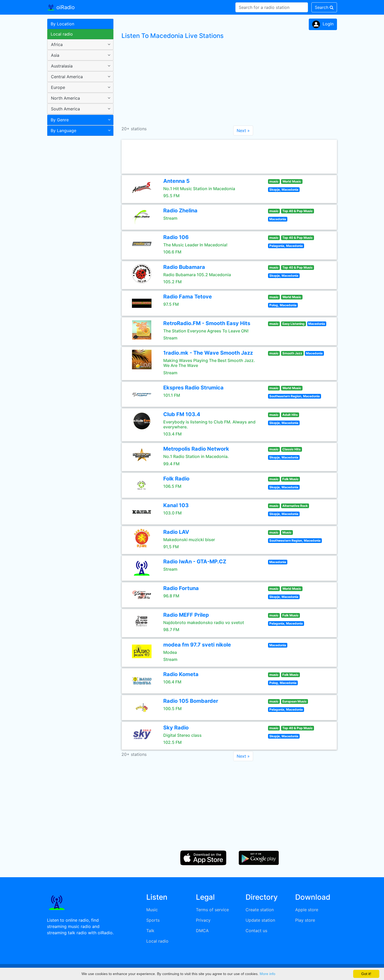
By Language (63, 130)
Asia (55, 55)
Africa (57, 44)
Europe (58, 87)
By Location (62, 23)
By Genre (60, 119)
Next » (243, 130)
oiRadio (65, 7)
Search (322, 7)
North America (65, 98)
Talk (150, 930)
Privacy (203, 920)
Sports (153, 920)
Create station (260, 909)
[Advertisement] (78, 220)
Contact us (256, 930)
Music (152, 909)
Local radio (62, 34)
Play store (305, 920)
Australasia (62, 66)
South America (65, 108)
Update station (260, 920)
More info (267, 974)
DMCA (202, 930)
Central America (67, 76)
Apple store (306, 909)
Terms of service (212, 909)
